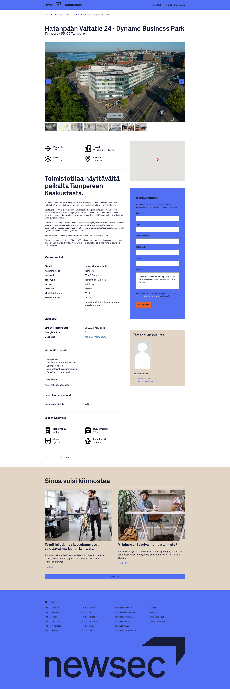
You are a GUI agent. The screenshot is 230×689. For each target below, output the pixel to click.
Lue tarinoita (115, 576)
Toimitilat (48, 15)
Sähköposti (141, 247)
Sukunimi (140, 224)
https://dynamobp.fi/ (95, 337)
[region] (115, 82)
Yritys (138, 258)
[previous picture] (48, 81)
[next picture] (181, 81)
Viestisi (139, 270)
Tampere (58, 15)
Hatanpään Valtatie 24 (73, 15)
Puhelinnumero (142, 236)
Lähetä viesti (143, 305)
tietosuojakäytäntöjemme (147, 296)
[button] (115, 115)
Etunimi (139, 213)
